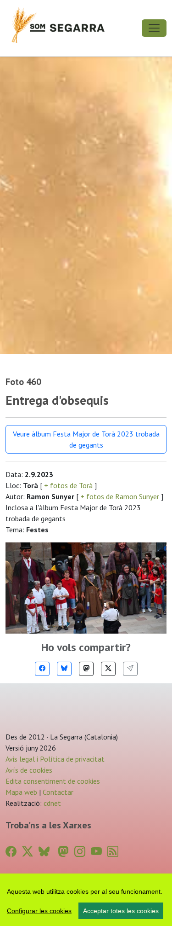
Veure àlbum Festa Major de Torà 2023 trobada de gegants (86, 439)
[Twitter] (108, 669)
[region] (86, 900)
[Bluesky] (64, 669)
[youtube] (96, 851)
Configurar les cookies (39, 910)
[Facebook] (42, 669)
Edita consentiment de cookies (53, 781)
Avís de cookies (29, 770)
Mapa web (21, 792)
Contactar (58, 792)
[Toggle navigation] (154, 28)
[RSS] (112, 851)
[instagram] (79, 851)
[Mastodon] (86, 669)
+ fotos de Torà (68, 485)
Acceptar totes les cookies (121, 910)
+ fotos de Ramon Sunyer (119, 496)
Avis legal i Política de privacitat (55, 758)
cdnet (51, 803)
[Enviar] (130, 669)
